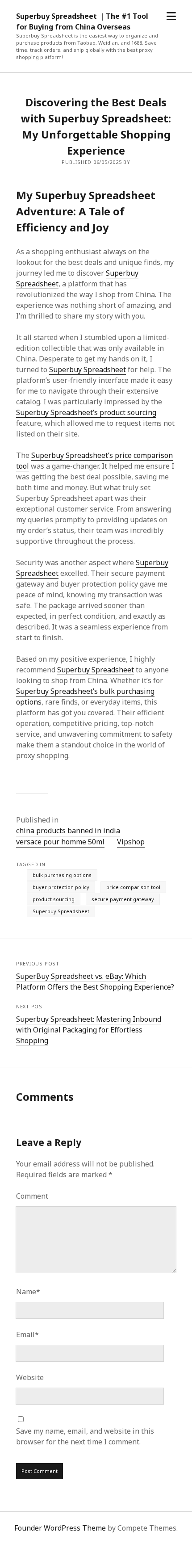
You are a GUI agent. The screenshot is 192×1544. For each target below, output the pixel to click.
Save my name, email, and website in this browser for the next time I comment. (85, 1436)
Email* (27, 1334)
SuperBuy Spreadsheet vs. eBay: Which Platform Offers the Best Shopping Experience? (95, 981)
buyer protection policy (61, 887)
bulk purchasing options (62, 875)
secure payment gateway (123, 899)
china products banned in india (68, 830)
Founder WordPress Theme (60, 1528)
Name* (28, 1291)
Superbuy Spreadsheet (87, 369)
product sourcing (54, 899)
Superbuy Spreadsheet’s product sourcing (86, 412)
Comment (32, 1196)
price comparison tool (133, 887)
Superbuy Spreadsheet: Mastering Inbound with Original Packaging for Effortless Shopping (88, 1029)
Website (30, 1377)
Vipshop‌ (131, 842)
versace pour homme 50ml (60, 842)
